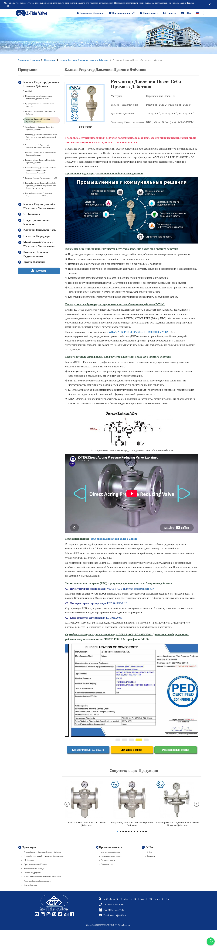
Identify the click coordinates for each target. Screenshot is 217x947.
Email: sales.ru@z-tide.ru (114, 915)
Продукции (150, 13)
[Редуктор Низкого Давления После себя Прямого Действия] (177, 800)
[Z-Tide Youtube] (36, 914)
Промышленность (122, 13)
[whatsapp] (211, 941)
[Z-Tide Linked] (42, 914)
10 (143, 831)
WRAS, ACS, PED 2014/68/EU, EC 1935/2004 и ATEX (139, 332)
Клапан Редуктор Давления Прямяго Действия (84, 60)
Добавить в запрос (131, 749)
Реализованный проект (175, 749)
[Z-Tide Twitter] (60, 914)
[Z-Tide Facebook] (71, 914)
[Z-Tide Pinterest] (54, 914)
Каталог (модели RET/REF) (88, 749)
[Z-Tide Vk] (65, 914)
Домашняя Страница (29, 60)
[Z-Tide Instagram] (48, 914)
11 (146, 831)
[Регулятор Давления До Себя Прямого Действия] (132, 800)
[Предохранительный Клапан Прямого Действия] (86, 800)
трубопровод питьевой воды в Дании (114, 538)
